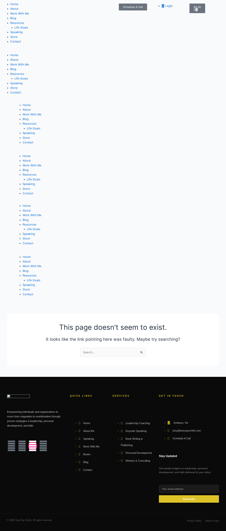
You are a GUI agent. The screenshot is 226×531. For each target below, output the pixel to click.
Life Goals (21, 27)
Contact (15, 41)
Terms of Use (212, 520)
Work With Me (19, 13)
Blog (13, 18)
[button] (56, 50)
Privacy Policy (194, 520)
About (14, 8)
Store (13, 37)
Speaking (16, 32)
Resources (17, 23)
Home (14, 4)
